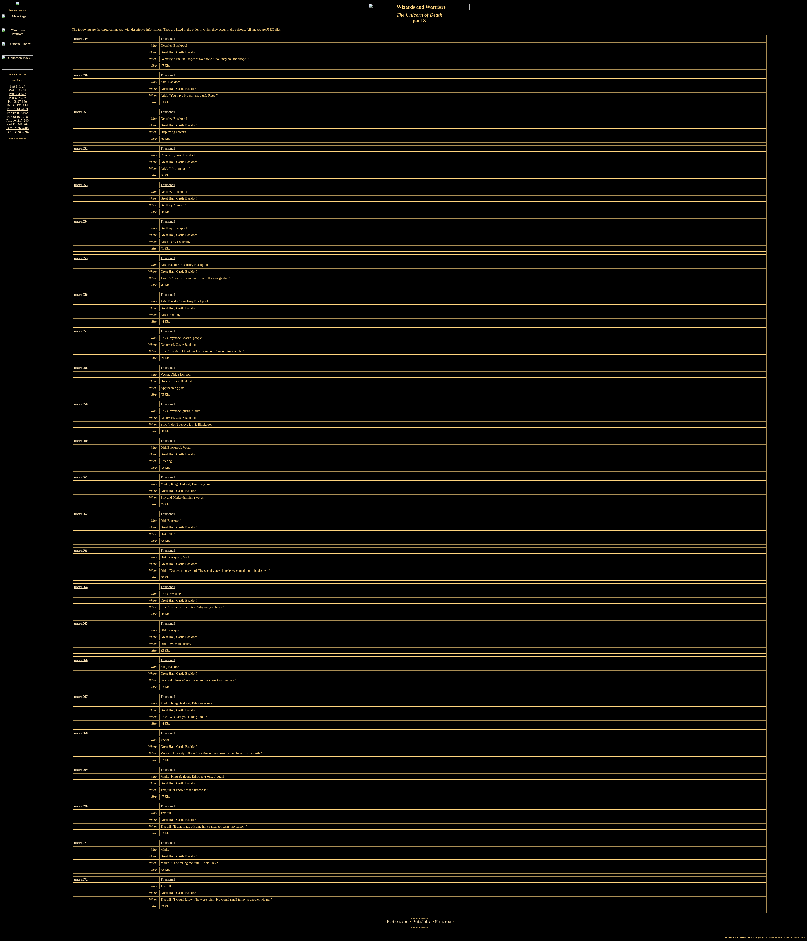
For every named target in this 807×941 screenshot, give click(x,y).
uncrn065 (81, 623)
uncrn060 (81, 441)
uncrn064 (81, 587)
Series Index (422, 921)
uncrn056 (81, 294)
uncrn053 (81, 185)
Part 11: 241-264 (18, 124)
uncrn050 (81, 75)
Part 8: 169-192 (17, 113)
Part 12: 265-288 (17, 128)
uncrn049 (81, 39)
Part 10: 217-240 (17, 120)
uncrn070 (81, 806)
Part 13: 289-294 (17, 132)
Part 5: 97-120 (17, 101)
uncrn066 (81, 660)
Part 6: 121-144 (17, 105)
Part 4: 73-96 (17, 98)
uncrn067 (81, 696)
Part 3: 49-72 (17, 94)
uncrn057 (81, 331)
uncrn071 (81, 843)
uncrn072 (81, 879)
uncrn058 (81, 367)
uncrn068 (81, 733)
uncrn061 (81, 477)
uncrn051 (81, 112)
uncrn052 (81, 148)
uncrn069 (81, 769)
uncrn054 (81, 221)
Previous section (398, 921)
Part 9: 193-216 (17, 116)
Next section (443, 921)
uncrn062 (81, 514)
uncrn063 (81, 550)
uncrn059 (81, 404)
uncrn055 (81, 258)
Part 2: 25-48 (17, 90)
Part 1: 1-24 (17, 86)
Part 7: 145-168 (17, 109)
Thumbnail (168, 39)
